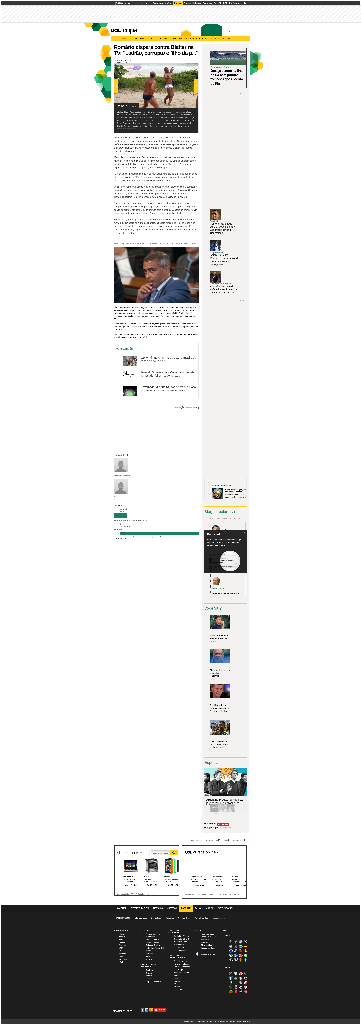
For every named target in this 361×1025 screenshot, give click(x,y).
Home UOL (121, 908)
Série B (226, 967)
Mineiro (149, 976)
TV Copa (193, 39)
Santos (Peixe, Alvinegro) (231, 960)
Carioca (149, 973)
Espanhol (177, 978)
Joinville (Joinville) (240, 982)
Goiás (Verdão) (231, 955)
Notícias (168, 3)
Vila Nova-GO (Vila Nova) (245, 991)
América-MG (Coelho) (236, 973)
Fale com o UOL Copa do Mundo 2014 (204, 840)
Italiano (177, 986)
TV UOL (217, 3)
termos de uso (142, 520)
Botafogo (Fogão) (245, 941)
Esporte (178, 3)
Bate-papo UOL (226, 908)
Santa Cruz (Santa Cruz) (236, 991)
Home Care (234, 894)
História (226, 39)
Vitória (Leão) (245, 960)
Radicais (122, 954)
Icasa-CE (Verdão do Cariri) (236, 982)
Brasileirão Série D (181, 945)
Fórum (148, 951)
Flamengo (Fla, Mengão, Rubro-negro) (240, 951)
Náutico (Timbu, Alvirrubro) (245, 982)
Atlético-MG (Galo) (231, 941)
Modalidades (120, 930)
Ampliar (189, 67)
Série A (226, 936)
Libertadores (156, 918)
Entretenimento (140, 908)
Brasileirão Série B (181, 939)
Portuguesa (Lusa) (245, 987)
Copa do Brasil (184, 918)
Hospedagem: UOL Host (241, 1021)
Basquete (122, 937)
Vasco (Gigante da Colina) (240, 991)
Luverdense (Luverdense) (231, 982)
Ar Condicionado (142, 894)
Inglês (176, 984)
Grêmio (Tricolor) (236, 955)
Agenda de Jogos (153, 934)
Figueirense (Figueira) (236, 951)
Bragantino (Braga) (240, 978)
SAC (146, 3)
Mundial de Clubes (181, 964)
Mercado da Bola (201, 918)
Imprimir (178, 408)
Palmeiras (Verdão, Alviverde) (245, 955)
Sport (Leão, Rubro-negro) (240, 960)
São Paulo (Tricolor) (236, 960)
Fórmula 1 (123, 940)
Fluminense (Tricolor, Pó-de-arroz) (245, 951)
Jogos (209, 908)
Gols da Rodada (152, 942)
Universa (196, 3)
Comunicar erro (190, 408)
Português (178, 989)
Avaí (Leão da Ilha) (231, 978)
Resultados (150, 937)
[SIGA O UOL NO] (223, 825)
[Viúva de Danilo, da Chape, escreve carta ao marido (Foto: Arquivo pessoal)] (231, 811)
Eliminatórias (206, 945)
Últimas (122, 39)
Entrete (187, 3)
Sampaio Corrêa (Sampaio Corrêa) (231, 991)
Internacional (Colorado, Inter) (240, 955)
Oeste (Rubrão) (231, 987)
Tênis (121, 956)
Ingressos (205, 940)
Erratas (225, 840)
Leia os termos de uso (121, 538)
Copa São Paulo (180, 950)
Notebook (155, 894)
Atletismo (122, 934)
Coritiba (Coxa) (240, 946)
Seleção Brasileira (208, 954)
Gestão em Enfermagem (218, 894)
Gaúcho (149, 979)
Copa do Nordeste (153, 981)
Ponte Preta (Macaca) (240, 987)
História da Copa (208, 948)
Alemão (177, 975)
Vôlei (121, 962)
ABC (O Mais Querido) (231, 973)
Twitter (122, 511)
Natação (122, 951)
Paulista (149, 970)
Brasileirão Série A (181, 936)
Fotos (148, 956)
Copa (130, 30)
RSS (151, 1010)
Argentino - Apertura (182, 972)
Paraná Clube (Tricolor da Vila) (236, 987)
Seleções (151, 39)
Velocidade (123, 959)
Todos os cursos (237, 851)
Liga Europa (178, 970)
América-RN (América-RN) (240, 973)
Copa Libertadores (181, 961)
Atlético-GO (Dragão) (245, 973)
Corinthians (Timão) (236, 946)
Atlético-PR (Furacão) (236, 941)
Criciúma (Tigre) (245, 946)
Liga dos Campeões (182, 967)
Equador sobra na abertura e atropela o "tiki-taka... (225, 595)
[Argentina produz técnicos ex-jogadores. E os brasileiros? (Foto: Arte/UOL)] (239, 811)
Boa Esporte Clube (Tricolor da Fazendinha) (236, 978)
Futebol (122, 942)
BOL (225, 3)
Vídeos (149, 959)
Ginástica (122, 945)
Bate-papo (158, 3)
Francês (177, 981)
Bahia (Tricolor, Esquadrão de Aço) (240, 941)
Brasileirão (169, 918)
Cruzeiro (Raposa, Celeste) (231, 951)
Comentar (120, 516)
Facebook (123, 509)
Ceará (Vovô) (245, 978)
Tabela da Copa (136, 39)
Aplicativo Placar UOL (155, 948)
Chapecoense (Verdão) (231, 946)
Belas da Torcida (153, 945)
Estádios (163, 39)
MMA (121, 948)
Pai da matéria (206, 39)
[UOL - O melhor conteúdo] (118, 4)
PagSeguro (234, 3)
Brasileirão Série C (181, 942)
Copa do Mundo (219, 918)
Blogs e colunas (218, 511)
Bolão (217, 39)
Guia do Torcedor (179, 39)
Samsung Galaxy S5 (125, 894)
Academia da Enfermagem (195, 894)
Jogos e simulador (208, 937)
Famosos (207, 3)
